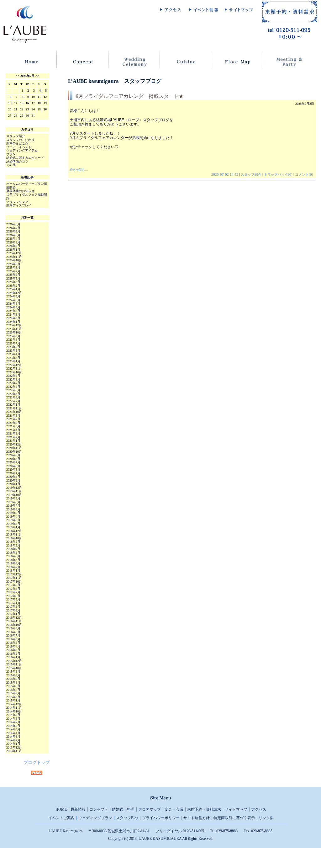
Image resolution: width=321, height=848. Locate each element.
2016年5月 (13, 642)
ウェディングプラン (95, 818)
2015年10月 (14, 668)
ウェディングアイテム (22, 150)
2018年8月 (13, 545)
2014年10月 (14, 711)
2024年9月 (13, 296)
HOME (61, 809)
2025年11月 (14, 257)
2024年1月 (13, 321)
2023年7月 (13, 343)
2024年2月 (13, 318)
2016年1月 (13, 657)
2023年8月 (13, 339)
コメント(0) (304, 174)
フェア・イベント (18, 147)
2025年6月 (13, 274)
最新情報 (78, 809)
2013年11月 (14, 751)
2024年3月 (13, 314)
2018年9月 (13, 541)
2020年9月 (13, 455)
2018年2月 (13, 567)
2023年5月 (13, 350)
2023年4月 (13, 354)
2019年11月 (14, 491)
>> (37, 75)
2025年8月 (13, 267)
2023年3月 (13, 358)
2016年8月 (13, 632)
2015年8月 (13, 675)
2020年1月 (13, 484)
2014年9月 (13, 715)
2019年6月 (13, 509)
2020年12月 (14, 444)
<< (17, 75)
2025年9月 (13, 264)
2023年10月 (14, 332)
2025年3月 (13, 282)
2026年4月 (13, 238)
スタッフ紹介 (251, 174)
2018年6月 (13, 552)
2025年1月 (13, 289)
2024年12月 (14, 293)
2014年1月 (13, 743)
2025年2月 (13, 285)
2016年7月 (13, 635)
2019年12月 (14, 487)
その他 (11, 165)
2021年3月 (13, 433)
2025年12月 (14, 253)
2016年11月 (14, 621)
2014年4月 (13, 733)
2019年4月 (13, 516)
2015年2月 (13, 697)
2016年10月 (14, 625)
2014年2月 (13, 740)
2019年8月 (13, 502)
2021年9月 (13, 415)
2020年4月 (13, 473)
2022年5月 (13, 390)
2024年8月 (13, 300)
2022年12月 (14, 365)
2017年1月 (13, 614)
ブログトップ (37, 762)
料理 (130, 809)
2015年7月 (13, 678)
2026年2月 (13, 246)
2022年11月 (14, 368)
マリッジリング (17, 202)
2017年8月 (13, 588)
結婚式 (117, 809)
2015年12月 (14, 661)
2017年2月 (13, 610)
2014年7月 (13, 722)
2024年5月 (13, 307)
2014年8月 (13, 718)
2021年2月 (13, 437)
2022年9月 (13, 375)
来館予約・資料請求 (204, 809)
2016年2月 (13, 653)
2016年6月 (13, 639)
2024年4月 (13, 310)
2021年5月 (13, 426)
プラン (11, 154)
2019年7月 (13, 505)
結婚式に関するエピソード (25, 157)
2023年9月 (13, 336)
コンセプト (98, 809)
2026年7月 (13, 228)
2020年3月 (13, 476)
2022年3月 (13, 397)
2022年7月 (13, 383)
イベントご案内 (61, 818)
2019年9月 (13, 498)
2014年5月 (13, 729)
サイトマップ (236, 809)
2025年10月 (14, 260)
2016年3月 (13, 650)
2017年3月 (13, 606)
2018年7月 (13, 549)
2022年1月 (13, 404)
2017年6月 (13, 596)
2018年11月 (14, 534)
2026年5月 (13, 235)
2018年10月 (14, 538)
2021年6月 (13, 422)
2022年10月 (14, 372)
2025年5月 (13, 278)
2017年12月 (14, 574)
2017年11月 (14, 577)
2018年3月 (13, 563)
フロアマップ (149, 809)
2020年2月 (13, 480)
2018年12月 (14, 531)
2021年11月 (14, 408)
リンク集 (266, 818)
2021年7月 (13, 419)
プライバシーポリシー (161, 818)
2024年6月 (13, 303)
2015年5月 (13, 686)
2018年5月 (13, 556)
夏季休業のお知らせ (20, 191)
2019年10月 (14, 495)
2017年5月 (13, 599)
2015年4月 (13, 689)
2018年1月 (13, 570)
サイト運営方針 (196, 818)
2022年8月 (13, 379)
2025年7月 (27, 75)
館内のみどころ (17, 143)
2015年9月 (13, 671)
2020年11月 (14, 448)
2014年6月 (13, 726)
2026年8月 (13, 224)
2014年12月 (14, 704)
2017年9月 (13, 585)
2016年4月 (13, 646)
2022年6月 (13, 386)
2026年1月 (13, 249)
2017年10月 (14, 581)
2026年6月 (13, 231)
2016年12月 (14, 617)
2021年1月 (13, 440)
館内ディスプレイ (18, 205)
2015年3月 (13, 693)
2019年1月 (13, 527)
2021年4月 (13, 430)
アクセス (258, 809)
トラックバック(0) (278, 174)
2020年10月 (14, 451)
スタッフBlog (127, 818)
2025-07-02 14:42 (224, 174)
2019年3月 (13, 520)
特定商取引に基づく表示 (234, 818)
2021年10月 (14, 411)
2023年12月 (14, 325)
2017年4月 (13, 603)
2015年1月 (13, 700)
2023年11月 (14, 329)
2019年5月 (13, 513)
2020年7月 (13, 462)
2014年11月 (14, 707)
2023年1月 (13, 361)
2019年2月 (13, 523)
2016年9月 (13, 628)
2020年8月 (13, 459)
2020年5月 (13, 469)
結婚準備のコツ (17, 161)
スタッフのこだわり (20, 139)
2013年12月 (14, 747)
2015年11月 (14, 664)
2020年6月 (13, 466)
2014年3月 (13, 736)
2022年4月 (13, 394)
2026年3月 (13, 242)
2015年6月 (13, 682)
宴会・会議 (174, 809)
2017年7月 (13, 592)
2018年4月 (13, 560)
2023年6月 (13, 347)
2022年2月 (13, 401)
